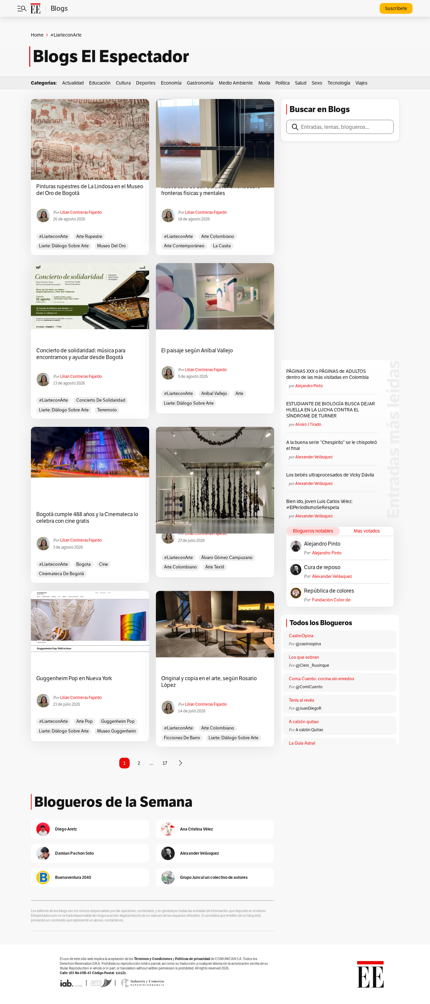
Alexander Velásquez (314, 456)
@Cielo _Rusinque (312, 665)
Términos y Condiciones (153, 959)
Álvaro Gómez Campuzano (227, 557)
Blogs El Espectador (111, 56)
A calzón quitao (304, 721)
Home (37, 35)
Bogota (83, 564)
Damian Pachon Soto (74, 853)
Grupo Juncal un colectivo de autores (214, 877)
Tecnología (339, 83)
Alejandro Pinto (309, 385)
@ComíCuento (309, 686)
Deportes (146, 83)
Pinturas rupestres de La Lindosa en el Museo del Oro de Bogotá (89, 190)
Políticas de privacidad (192, 959)
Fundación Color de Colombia (331, 600)
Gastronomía (200, 83)
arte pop (84, 721)
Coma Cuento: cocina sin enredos (321, 679)
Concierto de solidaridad (100, 400)
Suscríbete (396, 8)
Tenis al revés (301, 700)
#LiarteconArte (53, 236)
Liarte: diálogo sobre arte (64, 246)
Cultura (123, 83)
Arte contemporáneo (184, 246)
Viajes (361, 83)
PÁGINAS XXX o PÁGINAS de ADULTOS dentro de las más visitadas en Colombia (327, 374)
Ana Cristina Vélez (196, 829)
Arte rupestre (89, 236)
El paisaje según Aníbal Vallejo (197, 350)
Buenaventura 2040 (73, 877)
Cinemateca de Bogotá (61, 573)
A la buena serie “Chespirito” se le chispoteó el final (331, 445)
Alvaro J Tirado (308, 424)
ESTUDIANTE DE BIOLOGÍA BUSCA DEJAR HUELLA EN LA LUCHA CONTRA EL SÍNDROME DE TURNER (330, 410)
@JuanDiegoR (308, 708)
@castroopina (308, 643)
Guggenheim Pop (118, 721)
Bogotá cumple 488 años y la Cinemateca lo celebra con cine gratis (87, 517)
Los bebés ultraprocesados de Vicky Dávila (331, 475)
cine (103, 564)
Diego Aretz (66, 829)
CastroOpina (301, 636)
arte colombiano (217, 236)
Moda (264, 83)
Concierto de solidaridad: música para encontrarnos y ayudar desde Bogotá (80, 354)
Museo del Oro (111, 246)
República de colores (329, 591)
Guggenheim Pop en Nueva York (74, 678)
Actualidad (73, 83)
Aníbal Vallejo (214, 393)
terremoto (107, 410)
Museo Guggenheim (116, 731)
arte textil (214, 567)
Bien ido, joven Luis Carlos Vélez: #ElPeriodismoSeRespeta (319, 504)
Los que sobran (304, 657)
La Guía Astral (302, 743)
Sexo (317, 83)
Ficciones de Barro (182, 738)
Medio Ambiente (236, 83)
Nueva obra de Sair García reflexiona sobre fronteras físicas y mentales (210, 190)
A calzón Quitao (309, 729)
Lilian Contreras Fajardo (81, 212)
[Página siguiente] (180, 763)
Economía (171, 83)
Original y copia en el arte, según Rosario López (209, 682)
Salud (300, 83)
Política (282, 83)
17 (165, 763)
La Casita (222, 246)
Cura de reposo (322, 567)
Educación (100, 83)
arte (239, 393)
